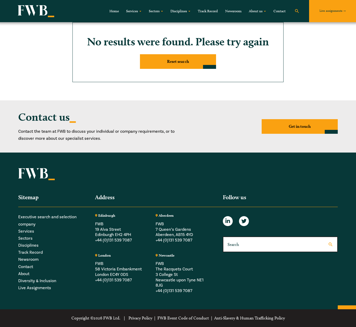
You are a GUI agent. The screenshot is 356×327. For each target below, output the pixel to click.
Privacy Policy (140, 318)
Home (114, 11)
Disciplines (178, 11)
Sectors (154, 11)
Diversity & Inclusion (37, 280)
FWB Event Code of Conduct (183, 318)
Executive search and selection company (47, 220)
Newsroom (233, 11)
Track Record (208, 11)
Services (132, 11)
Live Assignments (34, 287)
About (23, 273)
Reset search (178, 61)
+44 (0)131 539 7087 (113, 240)
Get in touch (300, 126)
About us (255, 11)
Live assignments (331, 11)
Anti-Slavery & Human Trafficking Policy (249, 318)
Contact (279, 11)
